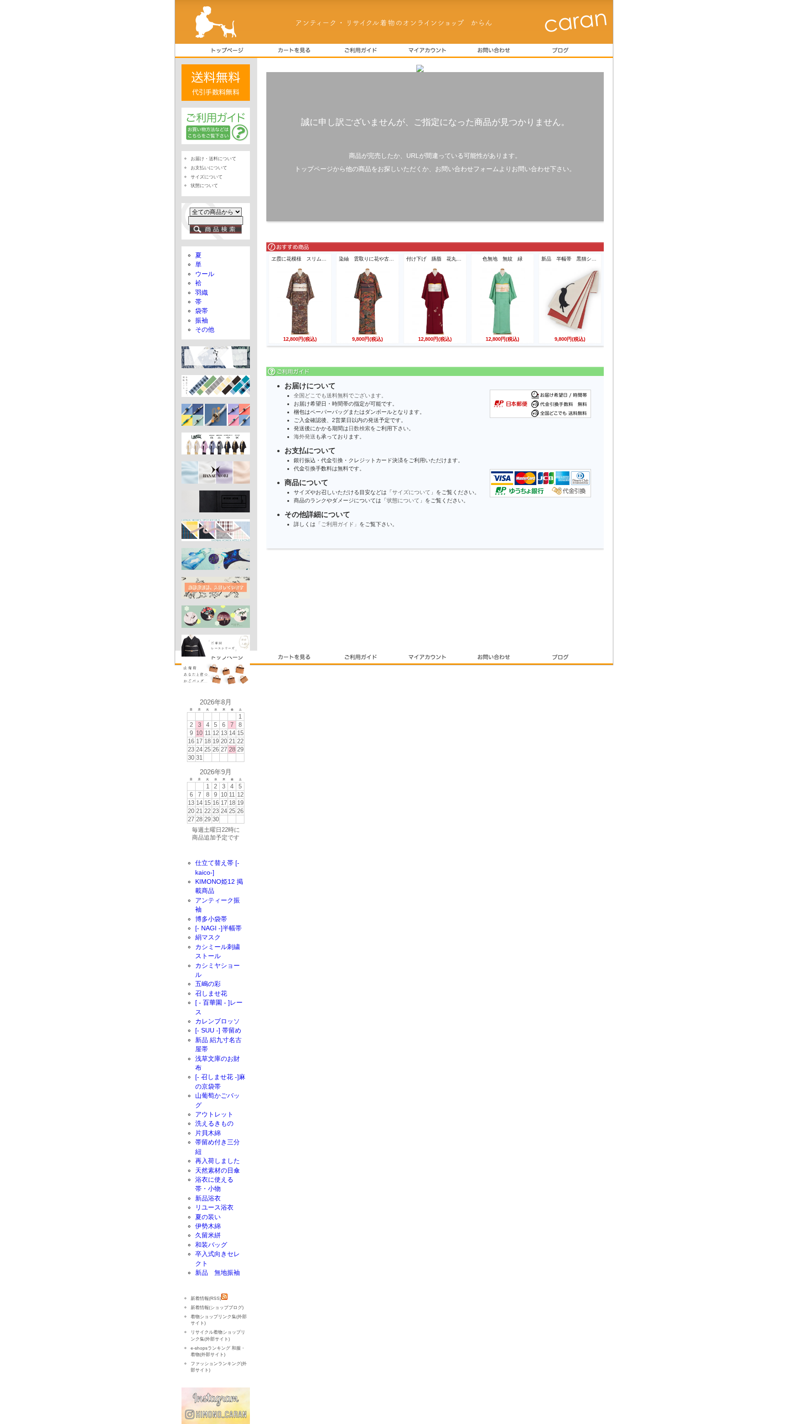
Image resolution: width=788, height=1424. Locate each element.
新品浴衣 (208, 1198)
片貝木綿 (208, 1133)
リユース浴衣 (214, 1207)
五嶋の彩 (208, 984)
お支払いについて (209, 167)
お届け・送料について (213, 158)
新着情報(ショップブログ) (217, 1307)
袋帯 (201, 311)
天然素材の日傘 (217, 1170)
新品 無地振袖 (217, 1272)
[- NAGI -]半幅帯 (218, 928)
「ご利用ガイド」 (337, 524)
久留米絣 (208, 1235)
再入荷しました (217, 1161)
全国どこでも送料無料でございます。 (340, 395)
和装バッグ (211, 1244)
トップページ (314, 168)
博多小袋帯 (211, 919)
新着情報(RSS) (206, 1298)
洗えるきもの (214, 1123)
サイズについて (411, 492)
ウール (204, 274)
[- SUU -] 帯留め (218, 1030)
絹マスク (208, 937)
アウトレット (214, 1114)
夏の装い (208, 1217)
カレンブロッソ (217, 1021)
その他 (204, 329)
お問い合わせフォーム (467, 168)
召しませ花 (211, 993)
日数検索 (359, 428)
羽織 (201, 292)
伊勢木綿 (208, 1226)
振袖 (201, 320)
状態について (403, 500)
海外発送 (305, 436)
